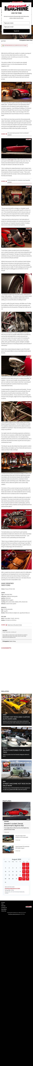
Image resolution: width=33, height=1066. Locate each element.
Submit (16, 31)
